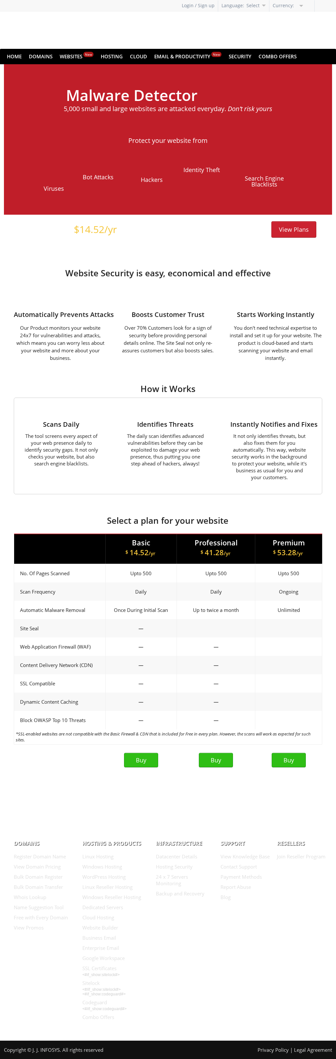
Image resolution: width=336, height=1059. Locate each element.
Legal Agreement (313, 1050)
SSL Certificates (99, 968)
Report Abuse (235, 887)
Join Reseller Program (301, 856)
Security (240, 56)
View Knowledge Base (245, 856)
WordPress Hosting (104, 876)
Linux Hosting (98, 856)
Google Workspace (103, 958)
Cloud (138, 56)
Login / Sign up (198, 5)
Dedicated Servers (102, 907)
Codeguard (94, 1002)
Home (14, 56)
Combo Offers (278, 56)
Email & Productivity (187, 56)
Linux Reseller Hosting (107, 887)
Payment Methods (241, 876)
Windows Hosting (102, 866)
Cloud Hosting (98, 917)
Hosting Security (174, 866)
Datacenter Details (176, 856)
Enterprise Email (100, 948)
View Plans (294, 229)
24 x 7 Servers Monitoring (172, 880)
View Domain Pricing (37, 866)
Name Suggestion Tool (39, 907)
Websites (76, 56)
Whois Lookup (30, 897)
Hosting (112, 56)
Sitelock (91, 983)
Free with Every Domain (41, 917)
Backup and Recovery (180, 893)
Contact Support (238, 866)
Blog (225, 897)
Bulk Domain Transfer (38, 887)
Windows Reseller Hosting (111, 897)
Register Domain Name (40, 856)
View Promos (29, 927)
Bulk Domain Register (38, 876)
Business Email (99, 937)
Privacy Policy (273, 1050)
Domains (40, 56)
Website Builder (100, 927)
